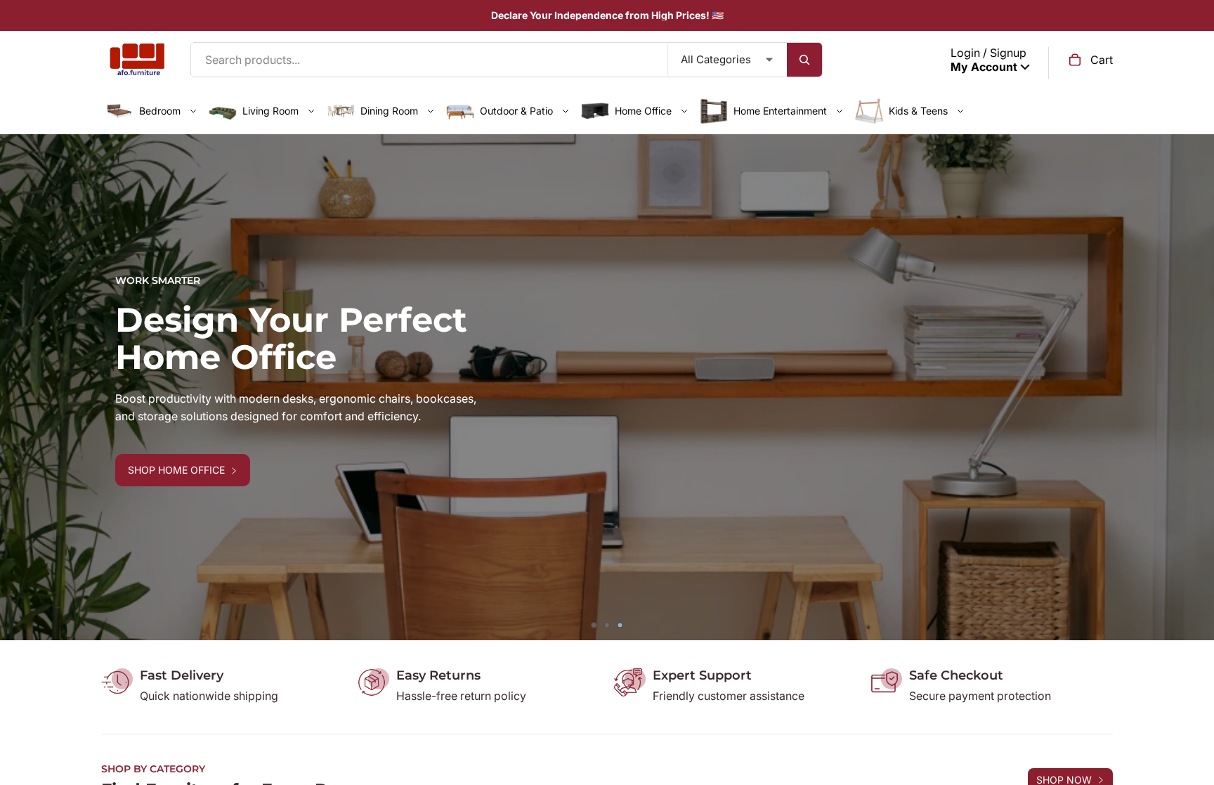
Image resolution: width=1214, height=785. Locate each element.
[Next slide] (1192, 387)
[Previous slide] (21, 387)
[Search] (804, 60)
